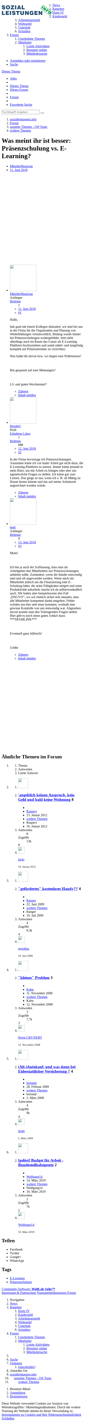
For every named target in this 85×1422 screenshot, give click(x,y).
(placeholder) (26, 1367)
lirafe (21, 1131)
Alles (13, 78)
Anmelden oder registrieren (27, 60)
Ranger (31, 900)
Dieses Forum (19, 89)
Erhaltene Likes (20, 433)
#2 (19, 452)
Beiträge (15, 301)
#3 (19, 546)
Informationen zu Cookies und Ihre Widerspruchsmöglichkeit (41, 1414)
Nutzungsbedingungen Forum (56, 1292)
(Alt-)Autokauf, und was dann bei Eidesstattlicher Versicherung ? (47, 1069)
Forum (14, 97)
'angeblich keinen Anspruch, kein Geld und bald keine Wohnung (46, 797)
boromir (31, 1083)
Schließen (8, 1418)
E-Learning (17, 1278)
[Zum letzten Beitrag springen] (21, 852)
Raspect (31, 811)
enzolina (23, 948)
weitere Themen (36, 819)
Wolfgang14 (34, 1176)
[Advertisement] (42, 218)
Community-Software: (28, 1289)
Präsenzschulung (21, 1282)
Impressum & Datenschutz (19, 1292)
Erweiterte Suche (21, 104)
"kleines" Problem (34, 977)
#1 (19, 312)
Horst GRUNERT (30, 1037)
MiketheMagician (21, 166)
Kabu (30, 989)
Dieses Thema (11, 71)
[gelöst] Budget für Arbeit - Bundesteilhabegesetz (40, 1162)
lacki (21, 859)
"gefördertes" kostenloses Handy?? (48, 888)
